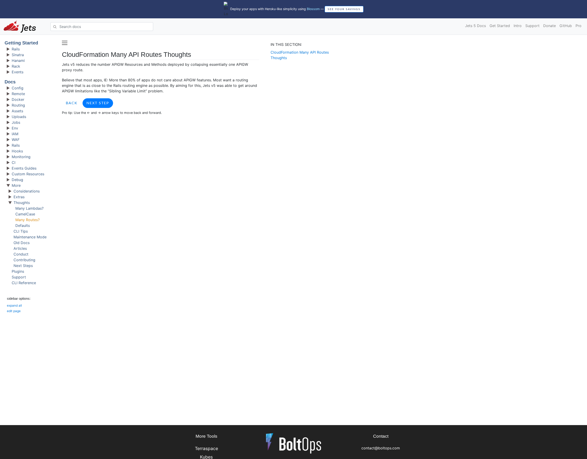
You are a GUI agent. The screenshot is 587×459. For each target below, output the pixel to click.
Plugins (18, 271)
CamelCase (25, 214)
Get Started (500, 25)
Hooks (17, 151)
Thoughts (22, 202)
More (16, 185)
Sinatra (18, 54)
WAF (15, 139)
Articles (20, 248)
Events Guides (24, 168)
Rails (16, 49)
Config (17, 88)
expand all (14, 305)
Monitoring (21, 156)
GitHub (565, 25)
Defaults (22, 225)
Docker (18, 99)
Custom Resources (28, 174)
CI (13, 162)
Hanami (18, 60)
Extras (19, 197)
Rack (16, 66)
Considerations (27, 191)
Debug (17, 179)
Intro (518, 25)
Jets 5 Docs (475, 25)
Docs (10, 81)
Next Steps (23, 265)
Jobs (16, 122)
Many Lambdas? (29, 208)
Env (15, 128)
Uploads (19, 116)
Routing (18, 105)
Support (532, 25)
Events (17, 72)
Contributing (24, 260)
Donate (549, 25)
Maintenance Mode (30, 237)
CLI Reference (24, 282)
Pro (578, 25)
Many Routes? (27, 219)
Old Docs (22, 242)
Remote (18, 93)
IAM (15, 134)
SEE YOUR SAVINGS (344, 9)
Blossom (313, 9)
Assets (17, 111)
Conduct (21, 254)
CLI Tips (21, 231)
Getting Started (21, 42)
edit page (14, 311)
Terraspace (206, 448)
